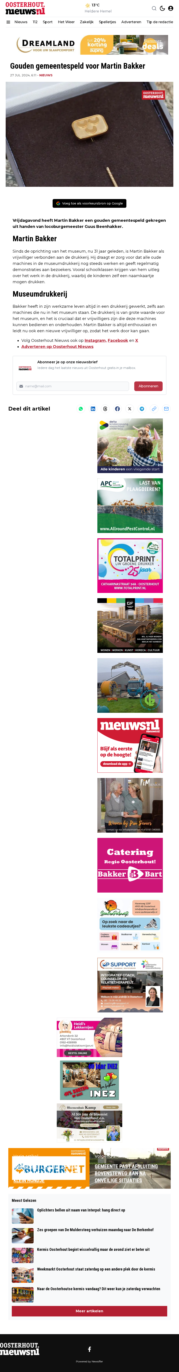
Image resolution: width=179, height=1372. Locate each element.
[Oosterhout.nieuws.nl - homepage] (25, 8)
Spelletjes (107, 22)
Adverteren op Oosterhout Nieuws (57, 346)
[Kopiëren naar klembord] (154, 408)
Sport (48, 22)
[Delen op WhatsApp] (80, 408)
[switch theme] (162, 8)
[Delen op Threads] (105, 408)
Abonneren (148, 386)
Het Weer (66, 22)
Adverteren (131, 22)
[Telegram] (142, 408)
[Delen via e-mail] (166, 408)
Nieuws (21, 22)
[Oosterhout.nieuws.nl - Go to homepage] (19, 1349)
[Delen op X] (129, 408)
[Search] (154, 8)
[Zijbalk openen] (8, 22)
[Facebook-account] (89, 1349)
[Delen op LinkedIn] (93, 408)
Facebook (118, 340)
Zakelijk (87, 22)
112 (35, 22)
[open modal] (170, 8)
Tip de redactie (159, 22)
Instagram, (96, 340)
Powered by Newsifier (89, 1361)
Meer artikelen (89, 1311)
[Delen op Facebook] (117, 408)
